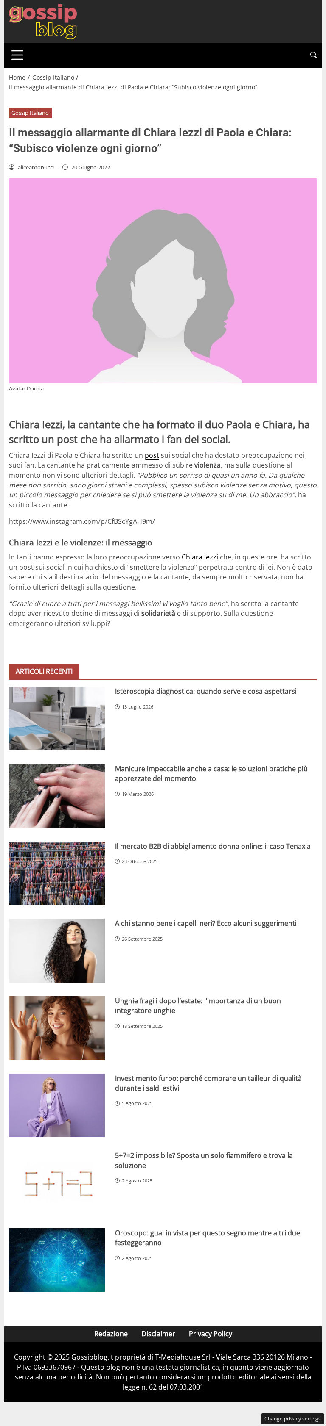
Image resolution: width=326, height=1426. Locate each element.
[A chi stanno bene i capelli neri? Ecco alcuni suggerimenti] (57, 951)
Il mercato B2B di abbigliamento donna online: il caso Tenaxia (213, 846)
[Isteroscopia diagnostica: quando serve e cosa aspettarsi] (57, 718)
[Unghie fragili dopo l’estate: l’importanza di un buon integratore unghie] (57, 1028)
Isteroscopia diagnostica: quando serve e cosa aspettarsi (206, 691)
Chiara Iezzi (200, 557)
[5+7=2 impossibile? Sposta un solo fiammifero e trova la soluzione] (57, 1183)
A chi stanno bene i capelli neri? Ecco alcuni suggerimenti (206, 923)
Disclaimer (158, 1333)
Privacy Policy (210, 1333)
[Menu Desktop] (17, 55)
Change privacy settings (292, 1418)
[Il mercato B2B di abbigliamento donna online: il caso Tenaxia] (57, 873)
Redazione (111, 1333)
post (152, 455)
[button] (313, 55)
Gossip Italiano (30, 112)
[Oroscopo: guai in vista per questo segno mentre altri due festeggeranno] (57, 1260)
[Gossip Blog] (43, 20)
